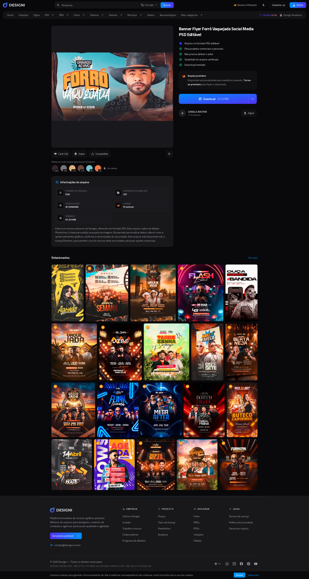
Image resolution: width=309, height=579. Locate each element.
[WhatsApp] (227, 564)
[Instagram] (234, 564)
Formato (149, 5)
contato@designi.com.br (67, 545)
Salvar (82, 154)
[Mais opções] (252, 99)
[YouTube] (255, 564)
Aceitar (239, 575)
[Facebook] (241, 564)
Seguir (251, 113)
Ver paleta (112, 168)
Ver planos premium (63, 536)
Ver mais (253, 258)
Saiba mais (253, 575)
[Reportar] (169, 154)
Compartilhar (101, 154)
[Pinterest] (248, 564)
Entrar (300, 5)
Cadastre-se (278, 5)
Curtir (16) (63, 154)
